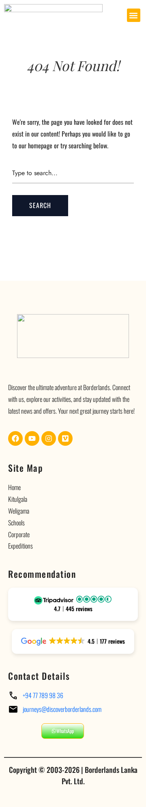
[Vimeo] (65, 438)
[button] (133, 15)
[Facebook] (15, 438)
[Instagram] (48, 438)
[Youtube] (32, 438)
